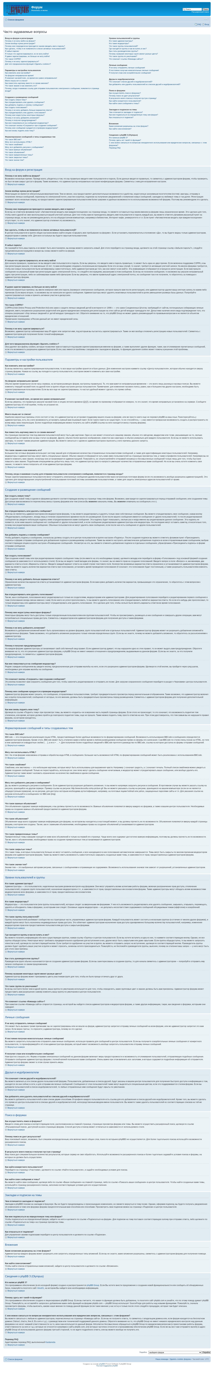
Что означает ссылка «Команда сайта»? (126, 59)
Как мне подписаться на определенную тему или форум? (133, 115)
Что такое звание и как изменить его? (21, 86)
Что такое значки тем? (14, 160)
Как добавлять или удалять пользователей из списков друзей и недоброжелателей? (144, 84)
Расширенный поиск (200, 12)
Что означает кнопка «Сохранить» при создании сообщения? (31, 125)
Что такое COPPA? (13, 59)
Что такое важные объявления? (18, 150)
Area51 (40, 1288)
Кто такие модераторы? (119, 43)
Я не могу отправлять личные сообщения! (127, 68)
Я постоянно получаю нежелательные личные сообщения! (134, 70)
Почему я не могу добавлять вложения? (22, 118)
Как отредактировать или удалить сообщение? (25, 102)
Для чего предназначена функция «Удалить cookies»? (28, 64)
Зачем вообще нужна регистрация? (20, 43)
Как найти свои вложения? (120, 129)
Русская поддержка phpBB (107, 1366)
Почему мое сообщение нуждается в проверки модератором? (31, 128)
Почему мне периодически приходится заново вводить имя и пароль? (35, 46)
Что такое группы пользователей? (123, 46)
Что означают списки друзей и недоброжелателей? (130, 82)
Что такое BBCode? (13, 139)
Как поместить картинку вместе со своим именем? (27, 83)
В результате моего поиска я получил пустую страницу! (132, 98)
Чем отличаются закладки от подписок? (126, 112)
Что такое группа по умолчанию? (123, 56)
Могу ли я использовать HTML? (18, 142)
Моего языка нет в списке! (16, 81)
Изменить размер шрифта (206, 19)
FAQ (199, 24)
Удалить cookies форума (180, 1359)
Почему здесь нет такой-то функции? (125, 140)
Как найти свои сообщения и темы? (124, 103)
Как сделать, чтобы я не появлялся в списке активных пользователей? (35, 49)
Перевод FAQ (115, 148)
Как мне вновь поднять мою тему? (19, 131)
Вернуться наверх (16, 184)
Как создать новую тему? (16, 100)
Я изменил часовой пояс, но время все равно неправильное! (31, 78)
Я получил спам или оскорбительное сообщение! (130, 73)
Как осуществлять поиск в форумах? (125, 93)
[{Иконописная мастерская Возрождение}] (17, 9)
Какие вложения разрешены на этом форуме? (128, 126)
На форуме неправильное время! (19, 75)
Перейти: (143, 1352)
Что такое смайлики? (14, 144)
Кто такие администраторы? (121, 41)
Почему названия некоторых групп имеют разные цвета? (133, 54)
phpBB (101, 1364)
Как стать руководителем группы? (123, 51)
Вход (207, 24)
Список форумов (16, 20)
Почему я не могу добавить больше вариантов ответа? (28, 110)
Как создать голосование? (16, 107)
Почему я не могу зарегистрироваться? (22, 61)
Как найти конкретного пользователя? (125, 101)
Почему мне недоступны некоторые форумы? (24, 115)
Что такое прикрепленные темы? (19, 155)
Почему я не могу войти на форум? (20, 41)
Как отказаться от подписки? (121, 117)
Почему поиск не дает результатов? (124, 96)
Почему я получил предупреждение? (20, 120)
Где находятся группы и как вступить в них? (128, 49)
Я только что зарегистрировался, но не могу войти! (27, 54)
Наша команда (161, 1359)
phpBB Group (93, 1285)
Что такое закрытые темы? (16, 157)
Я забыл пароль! (12, 51)
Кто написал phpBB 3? (118, 138)
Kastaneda (50, 1342)
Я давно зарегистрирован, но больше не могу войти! (27, 56)
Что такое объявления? (15, 152)
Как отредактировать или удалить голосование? (25, 113)
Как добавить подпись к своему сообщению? (24, 105)
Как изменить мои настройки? (17, 73)
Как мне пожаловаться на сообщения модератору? (26, 123)
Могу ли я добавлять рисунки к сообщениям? (24, 147)
